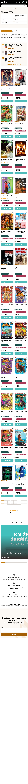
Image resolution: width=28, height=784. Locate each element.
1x (8, 162)
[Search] (25, 5)
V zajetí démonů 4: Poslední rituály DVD (15, 58)
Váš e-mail (3, 627)
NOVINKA (17, 85)
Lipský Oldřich (3, 160)
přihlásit (14, 634)
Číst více (3, 39)
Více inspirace (13, 565)
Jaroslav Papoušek (18, 269)
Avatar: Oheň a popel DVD (15, 51)
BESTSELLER (11, 48)
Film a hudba (6, 8)
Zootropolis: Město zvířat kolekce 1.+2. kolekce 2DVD (15, 45)
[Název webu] (4, 2)
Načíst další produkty (13, 64)
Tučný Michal (3, 269)
